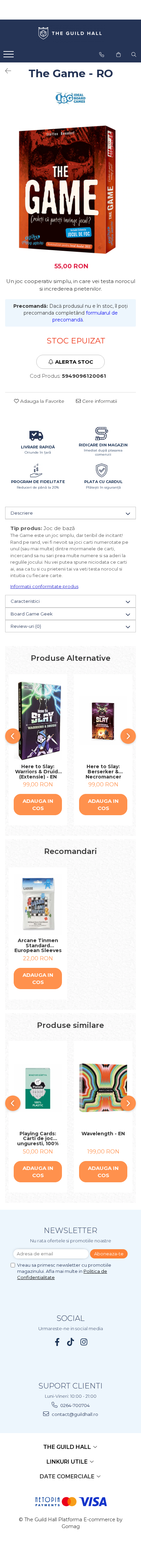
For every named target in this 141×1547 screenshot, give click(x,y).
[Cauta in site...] (134, 54)
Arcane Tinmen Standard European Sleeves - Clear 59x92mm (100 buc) (38, 945)
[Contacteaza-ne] (101, 54)
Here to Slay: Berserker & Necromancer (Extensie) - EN (103, 771)
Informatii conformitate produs (44, 586)
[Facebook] (57, 1342)
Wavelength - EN (103, 1134)
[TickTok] (71, 1342)
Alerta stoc (74, 362)
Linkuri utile (68, 1461)
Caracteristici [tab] (25, 601)
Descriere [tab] (22, 513)
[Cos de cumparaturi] (118, 54)
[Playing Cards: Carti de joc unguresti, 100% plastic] (38, 1088)
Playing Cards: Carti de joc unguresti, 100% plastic (38, 1138)
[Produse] (9, 56)
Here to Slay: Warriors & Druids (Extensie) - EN (38, 771)
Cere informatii (99, 401)
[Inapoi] (5, 71)
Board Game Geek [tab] (32, 614)
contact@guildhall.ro (74, 1414)
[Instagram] (84, 1342)
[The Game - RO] (70, 189)
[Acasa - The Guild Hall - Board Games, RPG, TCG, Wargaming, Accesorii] (70, 34)
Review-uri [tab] (26, 626)
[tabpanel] (70, 189)
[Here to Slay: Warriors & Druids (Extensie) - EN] (38, 721)
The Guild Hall (67, 1447)
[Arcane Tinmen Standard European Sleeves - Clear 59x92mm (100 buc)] (38, 904)
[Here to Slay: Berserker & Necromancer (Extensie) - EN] (103, 721)
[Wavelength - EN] (103, 1087)
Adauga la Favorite (41, 401)
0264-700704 (74, 1405)
